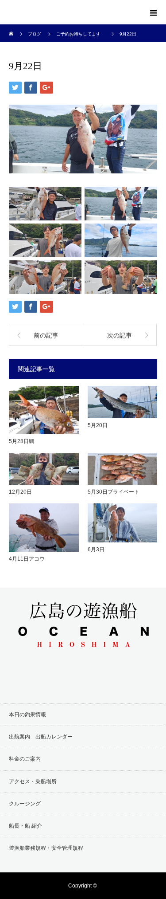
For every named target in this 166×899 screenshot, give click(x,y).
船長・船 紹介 (25, 826)
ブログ (34, 33)
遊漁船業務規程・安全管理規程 (46, 848)
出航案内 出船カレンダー (41, 737)
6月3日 (96, 549)
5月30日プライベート (113, 492)
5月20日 (98, 425)
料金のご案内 (25, 759)
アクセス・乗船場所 (33, 781)
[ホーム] (12, 27)
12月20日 (20, 492)
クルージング (25, 804)
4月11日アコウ (27, 559)
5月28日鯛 (21, 441)
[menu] (153, 12)
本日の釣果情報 (27, 714)
